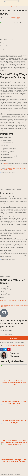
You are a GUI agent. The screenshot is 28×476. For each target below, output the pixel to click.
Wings (22, 345)
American (13, 6)
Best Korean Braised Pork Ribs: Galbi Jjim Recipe (14, 421)
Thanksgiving (14, 345)
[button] (2, 349)
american (8, 345)
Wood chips (5, 163)
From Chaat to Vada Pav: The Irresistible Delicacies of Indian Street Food (14, 382)
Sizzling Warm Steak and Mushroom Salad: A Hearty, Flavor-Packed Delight (14, 441)
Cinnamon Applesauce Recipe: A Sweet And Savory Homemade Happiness (14, 460)
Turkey (19, 345)
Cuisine (17, 6)
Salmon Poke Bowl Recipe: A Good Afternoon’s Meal (14, 402)
